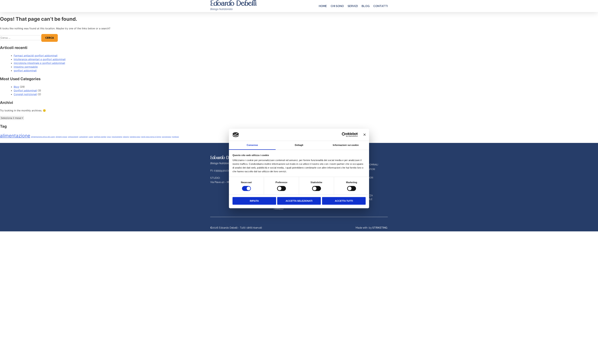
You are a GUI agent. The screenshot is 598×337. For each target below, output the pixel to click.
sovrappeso (166, 137)
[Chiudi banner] (364, 135)
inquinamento (117, 137)
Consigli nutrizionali (25, 94)
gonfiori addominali (25, 70)
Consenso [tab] (252, 145)
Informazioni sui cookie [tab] (345, 145)
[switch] (281, 188)
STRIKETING (379, 227)
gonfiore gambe (100, 137)
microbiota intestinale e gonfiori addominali (39, 63)
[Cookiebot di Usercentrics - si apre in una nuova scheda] (344, 134)
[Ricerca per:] (20, 37)
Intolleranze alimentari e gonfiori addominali (40, 59)
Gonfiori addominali (25, 90)
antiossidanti (73, 137)
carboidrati (83, 137)
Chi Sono (337, 6)
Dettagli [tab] (299, 145)
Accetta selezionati (299, 201)
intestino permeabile (26, 66)
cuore (91, 137)
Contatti (380, 6)
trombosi (175, 137)
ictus (109, 137)
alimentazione (15, 135)
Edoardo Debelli (224, 158)
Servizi (353, 6)
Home (323, 6)
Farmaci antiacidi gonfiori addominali (35, 55)
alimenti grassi (61, 137)
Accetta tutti (344, 201)
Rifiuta (254, 201)
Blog (366, 6)
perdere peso (135, 137)
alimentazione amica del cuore (43, 137)
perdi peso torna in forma (151, 137)
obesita (126, 137)
